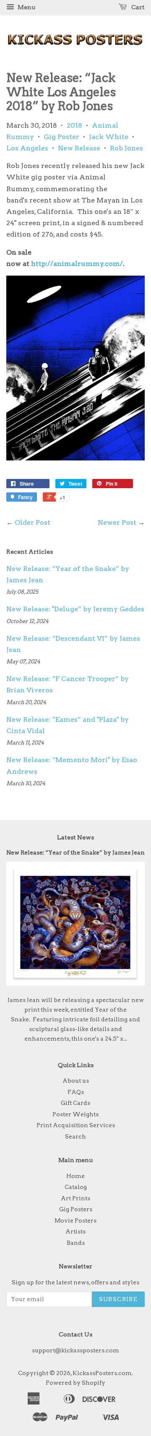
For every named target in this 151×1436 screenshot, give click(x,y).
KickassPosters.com (102, 1373)
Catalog (76, 1187)
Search (75, 1136)
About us (75, 1080)
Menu (25, 7)
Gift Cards (75, 1102)
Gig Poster (61, 137)
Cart (137, 7)
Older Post (32, 522)
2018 (74, 125)
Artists (75, 1231)
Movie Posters (75, 1220)
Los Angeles (27, 148)
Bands (76, 1242)
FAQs (76, 1092)
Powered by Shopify (75, 1382)
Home (75, 1176)
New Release (79, 148)
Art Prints (75, 1198)
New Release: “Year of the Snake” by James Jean (75, 852)
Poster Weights (75, 1114)
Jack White (108, 137)
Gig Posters (75, 1209)
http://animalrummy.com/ (77, 264)
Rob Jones (126, 148)
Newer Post (117, 522)
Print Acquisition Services (75, 1125)
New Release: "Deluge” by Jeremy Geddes (75, 609)
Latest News (75, 837)
